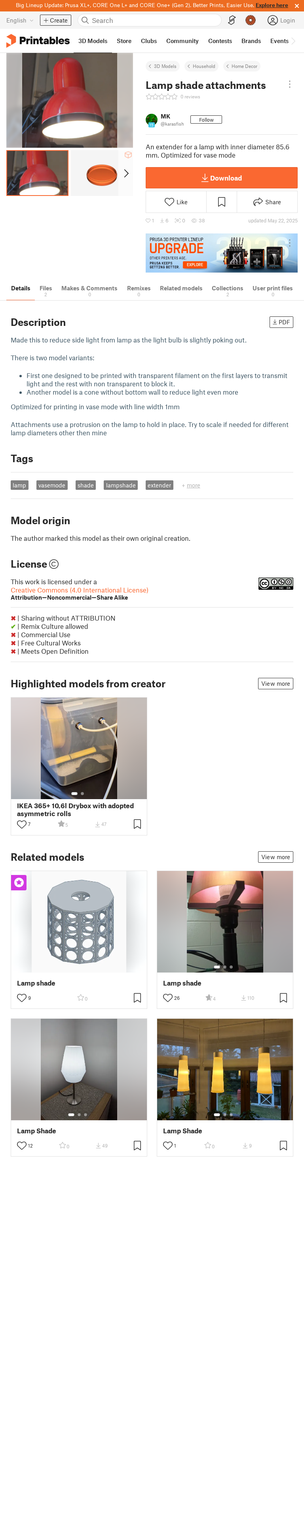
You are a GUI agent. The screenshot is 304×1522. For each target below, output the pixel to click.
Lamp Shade (36, 1130)
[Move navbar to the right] (293, 41)
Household (204, 66)
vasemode (51, 485)
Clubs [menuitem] (149, 40)
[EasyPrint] (232, 20)
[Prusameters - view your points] (250, 20)
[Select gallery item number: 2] (82, 793)
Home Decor (244, 66)
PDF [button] (284, 321)
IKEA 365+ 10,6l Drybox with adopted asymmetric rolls (75, 809)
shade (86, 485)
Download (226, 178)
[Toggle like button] (22, 824)
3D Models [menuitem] (92, 40)
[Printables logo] (38, 41)
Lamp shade (36, 983)
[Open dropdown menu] (290, 84)
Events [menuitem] (279, 40)
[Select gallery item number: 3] (231, 967)
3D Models (165, 66)
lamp (19, 485)
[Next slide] (125, 173)
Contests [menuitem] (220, 40)
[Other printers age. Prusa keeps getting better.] (222, 253)
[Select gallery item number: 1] (74, 793)
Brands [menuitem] (251, 40)
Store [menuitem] (124, 40)
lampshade (121, 485)
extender (159, 485)
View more (275, 683)
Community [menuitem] (182, 40)
